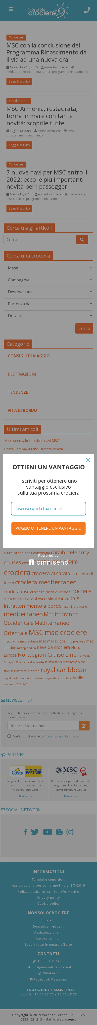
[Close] (88, 460)
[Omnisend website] (48, 559)
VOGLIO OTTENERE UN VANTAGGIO (48, 528)
